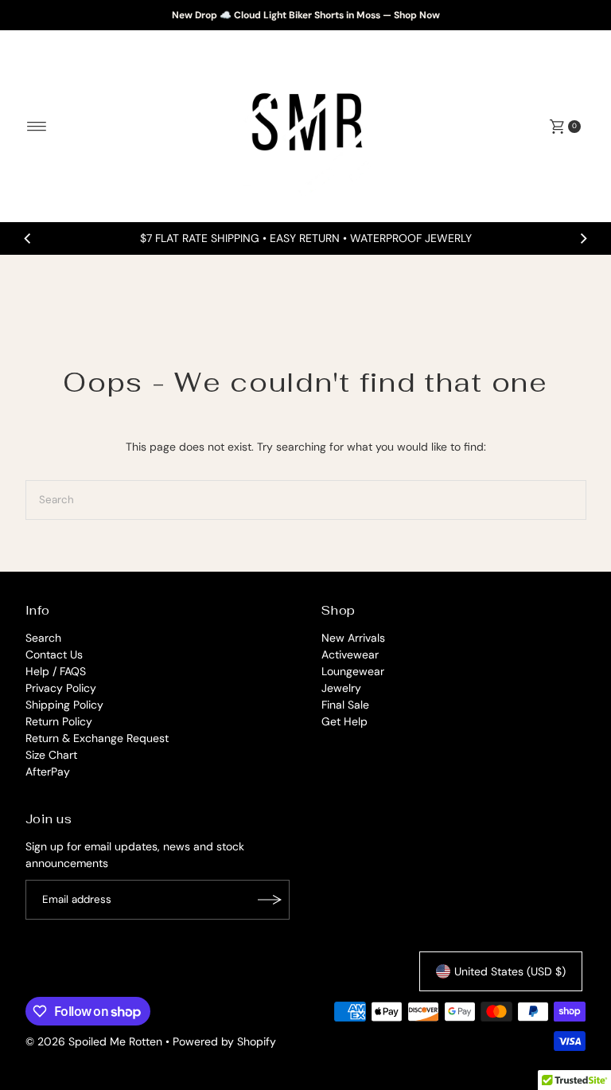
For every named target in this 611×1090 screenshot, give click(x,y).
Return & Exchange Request (97, 738)
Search (43, 638)
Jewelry (341, 688)
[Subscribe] (270, 900)
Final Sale (345, 704)
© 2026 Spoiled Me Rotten (95, 1041)
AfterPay (47, 771)
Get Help (344, 721)
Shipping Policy (64, 704)
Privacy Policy (60, 688)
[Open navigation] (37, 127)
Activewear (350, 654)
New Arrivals (353, 638)
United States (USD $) (510, 971)
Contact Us (54, 654)
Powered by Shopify (224, 1041)
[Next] (583, 239)
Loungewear (352, 671)
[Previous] (28, 239)
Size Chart (51, 755)
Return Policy (58, 721)
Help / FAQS (55, 671)
